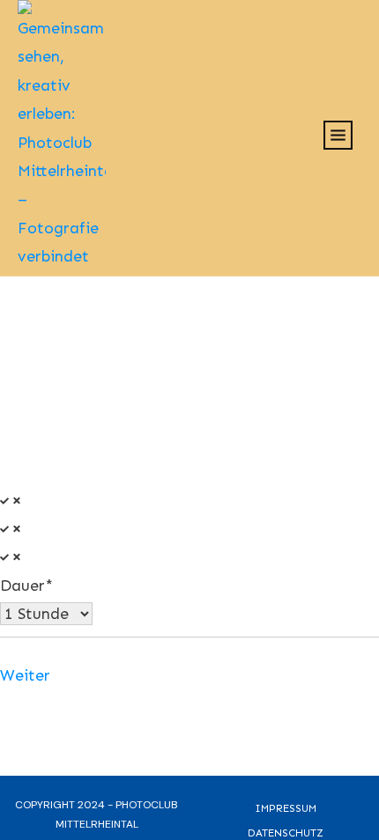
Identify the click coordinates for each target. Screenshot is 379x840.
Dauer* (26, 585)
